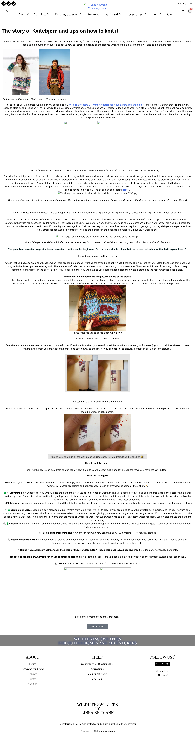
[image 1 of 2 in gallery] (81, 144)
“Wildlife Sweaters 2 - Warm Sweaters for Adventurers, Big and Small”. (106, 104)
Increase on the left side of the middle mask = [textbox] (97, 401)
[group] (97, 106)
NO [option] (184, 3)
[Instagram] (8, 3)
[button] (7, 11)
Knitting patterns (66, 14)
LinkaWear (93, 14)
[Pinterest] (13, 3)
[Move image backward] (97, 373)
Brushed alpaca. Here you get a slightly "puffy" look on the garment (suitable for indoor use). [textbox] (97, 556)
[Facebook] (3, 3)
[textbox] (97, 249)
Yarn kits (40, 14)
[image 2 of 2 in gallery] (114, 143)
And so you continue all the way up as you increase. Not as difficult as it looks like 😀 (97, 456)
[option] (184, 3)
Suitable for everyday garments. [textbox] (97, 549)
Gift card (112, 14)
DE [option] (190, 3)
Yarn (22, 14)
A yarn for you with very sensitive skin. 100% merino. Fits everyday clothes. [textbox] (97, 532)
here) (125, 189)
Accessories (134, 14)
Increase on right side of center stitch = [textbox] (97, 338)
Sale (169, 14)
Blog (154, 14)
